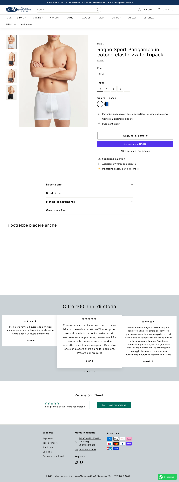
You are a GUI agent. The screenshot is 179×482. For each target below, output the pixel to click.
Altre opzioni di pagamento (135, 151)
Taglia (100, 82)
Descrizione (54, 184)
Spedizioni (48, 447)
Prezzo (101, 68)
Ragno (100, 60)
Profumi (54, 18)
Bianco (100, 104)
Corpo (116, 18)
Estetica (149, 18)
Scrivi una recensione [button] (114, 405)
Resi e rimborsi (50, 442)
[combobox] (68, 10)
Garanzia (47, 451)
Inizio (99, 44)
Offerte (37, 18)
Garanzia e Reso (56, 210)
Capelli (132, 18)
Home (8, 18)
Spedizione (53, 193)
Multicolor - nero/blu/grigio (107, 104)
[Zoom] (53, 81)
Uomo (70, 18)
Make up (86, 18)
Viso (101, 18)
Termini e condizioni (53, 456)
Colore (106, 97)
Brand (21, 18)
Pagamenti (48, 438)
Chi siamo (26, 24)
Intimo (10, 24)
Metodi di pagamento (60, 202)
